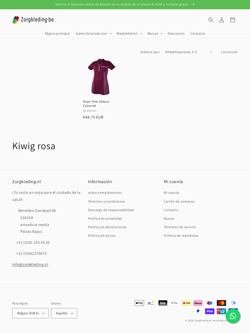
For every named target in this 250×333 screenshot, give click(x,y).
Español (61, 313)
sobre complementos (105, 192)
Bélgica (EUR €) (28, 313)
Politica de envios (102, 235)
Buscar (169, 218)
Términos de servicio (180, 227)
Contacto (171, 210)
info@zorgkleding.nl (30, 264)
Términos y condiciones (106, 201)
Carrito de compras (179, 201)
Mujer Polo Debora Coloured (96, 104)
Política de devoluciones (107, 227)
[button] (93, 33)
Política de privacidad (105, 218)
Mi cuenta (171, 192)
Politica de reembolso (181, 235)
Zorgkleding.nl (203, 320)
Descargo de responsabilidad (111, 210)
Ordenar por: (150, 52)
